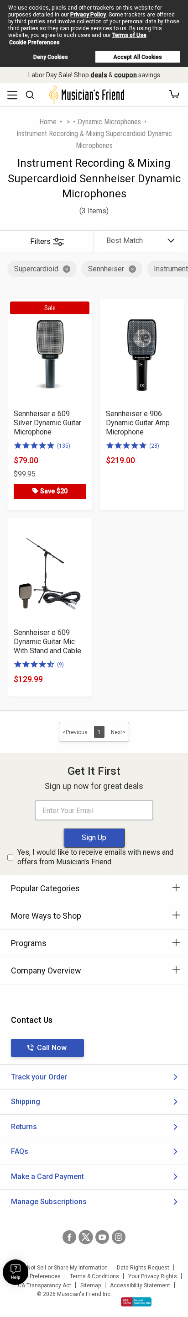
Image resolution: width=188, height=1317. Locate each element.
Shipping (25, 1101)
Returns (24, 1126)
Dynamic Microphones (109, 121)
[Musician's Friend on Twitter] (86, 1237)
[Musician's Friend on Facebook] (69, 1237)
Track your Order (39, 1077)
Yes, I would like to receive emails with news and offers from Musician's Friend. (95, 857)
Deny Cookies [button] (50, 57)
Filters (40, 241)
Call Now (52, 1047)
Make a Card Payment (47, 1176)
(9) (60, 664)
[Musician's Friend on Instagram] (118, 1237)
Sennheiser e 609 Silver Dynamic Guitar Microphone (47, 422)
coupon (125, 75)
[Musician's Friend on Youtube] (102, 1237)
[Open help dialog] (15, 1272)
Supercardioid (36, 268)
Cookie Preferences (34, 42)
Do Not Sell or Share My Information (63, 1267)
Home (48, 121)
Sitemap (90, 1285)
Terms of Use (129, 35)
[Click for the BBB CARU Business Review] (136, 1301)
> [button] (68, 121)
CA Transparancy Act (44, 1285)
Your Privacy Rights (152, 1276)
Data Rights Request (143, 1267)
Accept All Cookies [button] (137, 57)
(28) (154, 446)
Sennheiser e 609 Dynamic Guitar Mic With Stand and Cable (47, 641)
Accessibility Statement (140, 1285)
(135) (63, 446)
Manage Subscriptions (49, 1201)
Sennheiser (106, 268)
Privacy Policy (88, 14)
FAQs (19, 1151)
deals (98, 75)
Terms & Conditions (94, 1276)
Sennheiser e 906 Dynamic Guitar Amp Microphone (138, 422)
